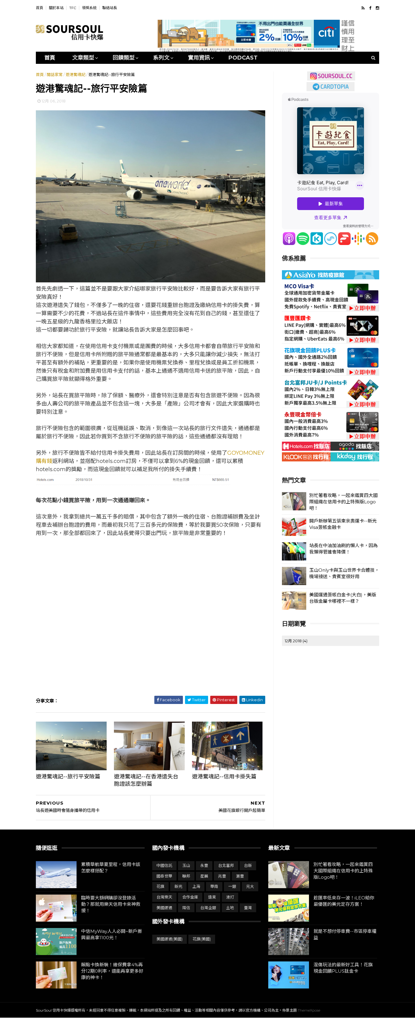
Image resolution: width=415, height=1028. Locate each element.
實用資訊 (199, 57)
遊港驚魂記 (75, 74)
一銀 (232, 886)
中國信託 (164, 865)
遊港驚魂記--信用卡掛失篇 (224, 776)
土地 (230, 907)
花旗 (160, 886)
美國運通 (164, 907)
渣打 (230, 897)
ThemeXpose (309, 1010)
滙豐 (240, 876)
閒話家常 (55, 74)
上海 (196, 886)
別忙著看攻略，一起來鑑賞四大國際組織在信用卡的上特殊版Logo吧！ (343, 501)
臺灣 (248, 907)
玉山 (186, 865)
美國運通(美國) (169, 939)
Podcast (243, 57)
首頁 (39, 7)
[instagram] (377, 8)
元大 (250, 886)
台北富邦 (226, 865)
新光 (178, 886)
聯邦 (186, 876)
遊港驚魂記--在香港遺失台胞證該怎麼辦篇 (146, 780)
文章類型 (83, 57)
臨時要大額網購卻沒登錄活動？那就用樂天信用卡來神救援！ (110, 904)
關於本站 (56, 7)
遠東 (212, 897)
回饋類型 (124, 57)
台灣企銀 (208, 907)
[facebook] (370, 8)
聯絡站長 (109, 7)
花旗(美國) (202, 939)
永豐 (204, 865)
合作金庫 (190, 897)
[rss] (363, 8)
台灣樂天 (164, 897)
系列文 (161, 57)
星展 (204, 876)
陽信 (186, 907)
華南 (214, 886)
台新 (248, 865)
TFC (72, 7)
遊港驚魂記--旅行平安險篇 (68, 776)
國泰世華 (164, 876)
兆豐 (222, 876)
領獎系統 (89, 7)
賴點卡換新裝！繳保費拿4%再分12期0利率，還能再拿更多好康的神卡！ (112, 971)
